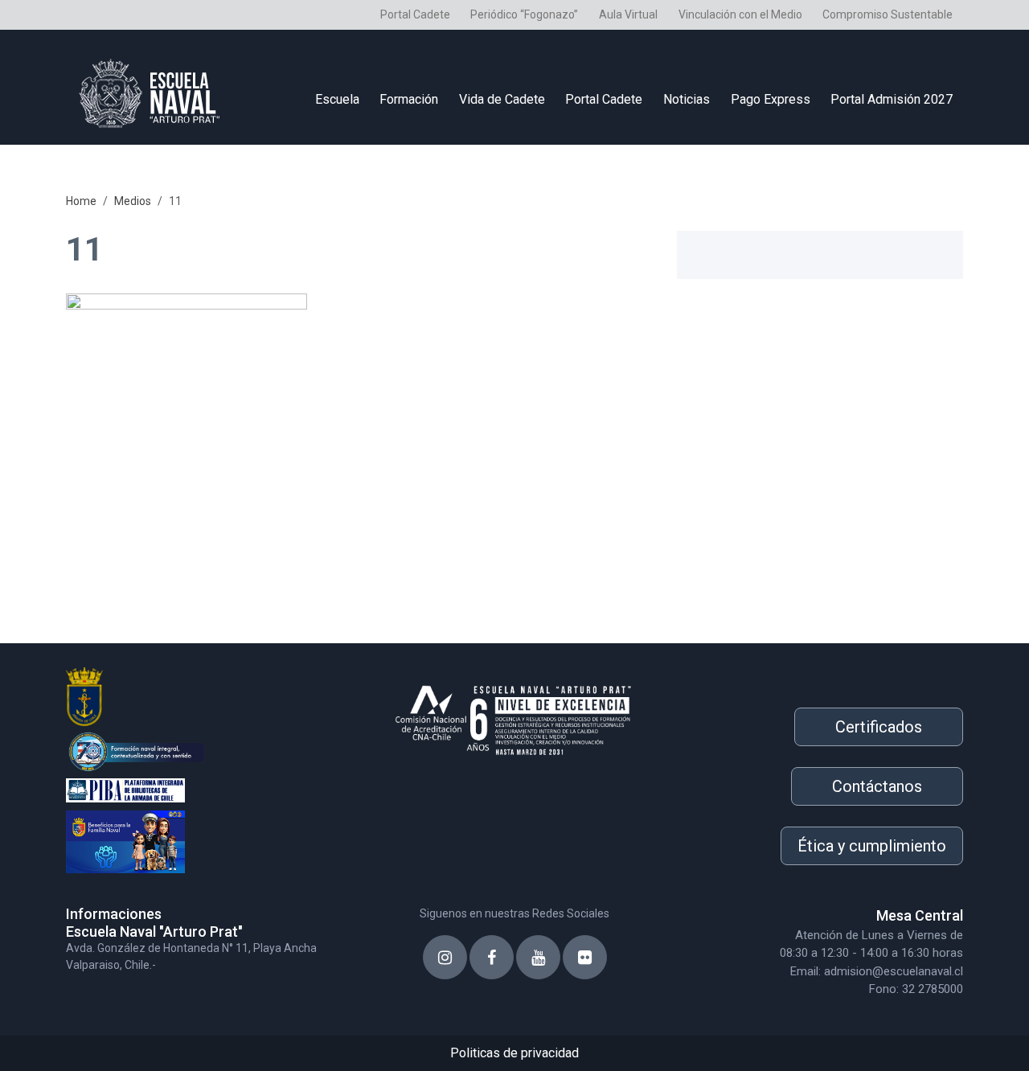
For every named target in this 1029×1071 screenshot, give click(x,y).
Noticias (686, 99)
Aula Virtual (628, 14)
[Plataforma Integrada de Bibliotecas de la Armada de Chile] (209, 788)
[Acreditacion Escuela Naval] (514, 715)
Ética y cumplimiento (871, 846)
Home (81, 201)
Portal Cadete (415, 14)
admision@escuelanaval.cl (893, 971)
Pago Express (770, 99)
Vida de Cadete (502, 99)
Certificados (878, 727)
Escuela (337, 99)
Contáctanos (877, 786)
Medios (132, 201)
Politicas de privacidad (514, 1053)
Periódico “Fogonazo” (524, 14)
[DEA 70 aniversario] (209, 750)
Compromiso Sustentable (887, 14)
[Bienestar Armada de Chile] (209, 837)
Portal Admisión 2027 (891, 99)
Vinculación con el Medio (740, 14)
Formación (408, 99)
